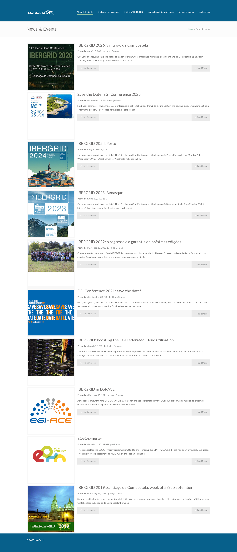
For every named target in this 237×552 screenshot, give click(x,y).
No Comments (90, 68)
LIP (105, 149)
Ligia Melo (116, 100)
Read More (202, 68)
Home (190, 29)
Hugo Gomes (112, 51)
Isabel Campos (114, 346)
